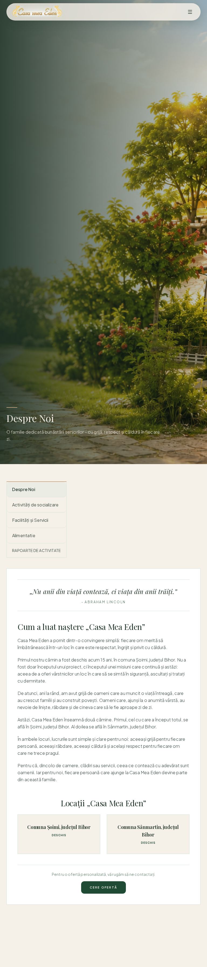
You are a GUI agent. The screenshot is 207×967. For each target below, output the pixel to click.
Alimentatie (23, 535)
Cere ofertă (103, 887)
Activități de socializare (35, 504)
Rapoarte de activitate (36, 550)
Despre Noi (24, 489)
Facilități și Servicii (30, 520)
